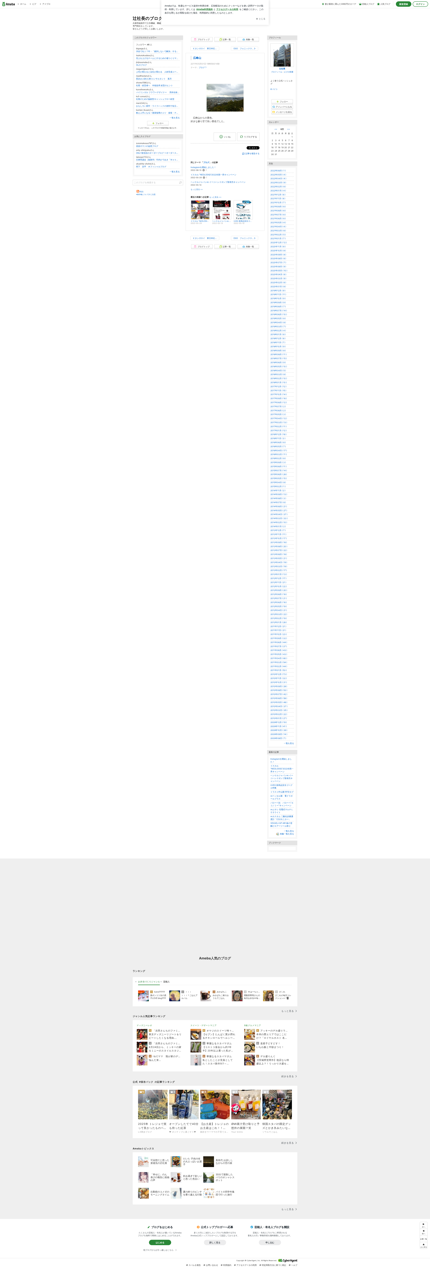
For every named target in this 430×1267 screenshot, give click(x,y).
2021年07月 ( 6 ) (278, 214)
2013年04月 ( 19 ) (278, 562)
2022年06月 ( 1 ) (278, 170)
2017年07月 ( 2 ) (278, 406)
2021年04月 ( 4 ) (278, 226)
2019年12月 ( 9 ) (277, 290)
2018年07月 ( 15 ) (278, 358)
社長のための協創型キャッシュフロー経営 (155, 99)
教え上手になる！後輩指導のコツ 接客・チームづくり (158, 113)
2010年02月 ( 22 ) (278, 714)
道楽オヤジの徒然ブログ (147, 146)
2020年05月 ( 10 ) (278, 270)
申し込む (270, 1242)
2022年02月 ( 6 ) (278, 186)
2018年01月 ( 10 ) (278, 382)
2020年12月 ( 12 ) (278, 242)
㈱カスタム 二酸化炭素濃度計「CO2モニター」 (281, 817)
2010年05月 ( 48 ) (278, 702)
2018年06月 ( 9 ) (278, 362)
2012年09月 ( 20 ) (278, 590)
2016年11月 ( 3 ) (277, 438)
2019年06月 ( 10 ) (278, 314)
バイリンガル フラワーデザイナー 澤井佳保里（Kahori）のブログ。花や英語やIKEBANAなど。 (158, 92)
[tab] (149, 981)
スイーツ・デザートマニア (203, 1025)
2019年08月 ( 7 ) (278, 306)
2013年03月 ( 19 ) (278, 566)
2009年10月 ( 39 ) (278, 730)
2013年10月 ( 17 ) (278, 538)
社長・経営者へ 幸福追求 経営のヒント (154, 85)
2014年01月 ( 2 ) (278, 526)
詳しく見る (214, 1242)
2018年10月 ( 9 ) (278, 346)
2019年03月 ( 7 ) (278, 326)
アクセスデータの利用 (246, 1265)
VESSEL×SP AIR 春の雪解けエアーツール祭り (281, 824)
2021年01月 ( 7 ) (278, 238)
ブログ (202, 67)
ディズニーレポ (144, 1025)
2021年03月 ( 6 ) (278, 230)
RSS (141, 191)
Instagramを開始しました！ (203, 167)
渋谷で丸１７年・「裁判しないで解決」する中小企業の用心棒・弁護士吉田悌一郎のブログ (158, 51)
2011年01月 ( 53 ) (278, 670)
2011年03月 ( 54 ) (278, 662)
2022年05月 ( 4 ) (278, 174)
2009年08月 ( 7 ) (278, 738)
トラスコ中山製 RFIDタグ (282, 792)
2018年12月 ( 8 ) (277, 338)
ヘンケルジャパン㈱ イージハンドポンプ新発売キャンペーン (218, 182)
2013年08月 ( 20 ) (278, 546)
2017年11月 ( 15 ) (278, 390)
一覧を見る (175, 117)
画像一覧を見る (287, 834)
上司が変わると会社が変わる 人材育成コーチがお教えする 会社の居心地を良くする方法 (158, 72)
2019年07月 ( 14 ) (278, 310)
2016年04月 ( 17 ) (278, 450)
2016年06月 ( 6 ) (278, 442)
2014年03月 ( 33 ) (279, 518)
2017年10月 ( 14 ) (278, 394)
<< (275, 129)
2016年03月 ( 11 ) (278, 454)
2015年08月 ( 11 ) (278, 466)
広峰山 (197, 57)
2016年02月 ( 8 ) (278, 458)
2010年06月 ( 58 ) (278, 698)
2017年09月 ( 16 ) (278, 398)
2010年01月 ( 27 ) (278, 718)
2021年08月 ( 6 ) (278, 210)
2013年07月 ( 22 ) (278, 550)
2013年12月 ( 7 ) (278, 530)
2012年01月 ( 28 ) (278, 622)
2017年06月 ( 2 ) (278, 410)
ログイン (420, 4)
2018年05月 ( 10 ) (278, 366)
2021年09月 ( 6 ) (278, 206)
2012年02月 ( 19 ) (278, 618)
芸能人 (166, 981)
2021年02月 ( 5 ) (278, 234)
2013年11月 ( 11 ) (278, 534)
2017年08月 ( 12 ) (278, 402)
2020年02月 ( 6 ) (278, 282)
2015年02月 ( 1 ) (278, 486)
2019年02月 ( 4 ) (278, 330)
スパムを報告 (195, 1265)
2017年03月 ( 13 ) (278, 422)
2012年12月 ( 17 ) (278, 578)
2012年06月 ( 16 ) (278, 602)
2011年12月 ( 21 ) (278, 626)
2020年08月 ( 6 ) (278, 258)
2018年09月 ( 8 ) (278, 350)
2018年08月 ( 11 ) (278, 354)
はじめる (160, 1242)
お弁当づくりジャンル (149, 981)
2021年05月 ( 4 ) (278, 222)
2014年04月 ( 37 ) (278, 514)
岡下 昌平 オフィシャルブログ (151, 166)
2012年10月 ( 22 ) (278, 586)
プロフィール (276, 72)
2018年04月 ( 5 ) (278, 370)
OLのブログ (141, 65)
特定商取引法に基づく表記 (274, 1265)
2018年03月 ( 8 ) (278, 374)
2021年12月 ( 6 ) (277, 194)
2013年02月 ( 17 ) (278, 570)
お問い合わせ (212, 1265)
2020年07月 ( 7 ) (278, 262)
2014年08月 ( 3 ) (278, 498)
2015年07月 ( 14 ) (278, 470)
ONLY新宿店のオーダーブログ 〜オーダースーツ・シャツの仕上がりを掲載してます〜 (158, 153)
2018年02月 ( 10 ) (278, 378)
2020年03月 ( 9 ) (278, 278)
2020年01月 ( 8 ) (278, 286)
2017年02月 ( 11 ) (278, 426)
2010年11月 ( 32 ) (278, 678)
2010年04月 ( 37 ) (278, 706)
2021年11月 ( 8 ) (277, 198)
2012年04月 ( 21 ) (278, 610)
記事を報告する (252, 153)
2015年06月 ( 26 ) (278, 474)
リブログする (250, 136)
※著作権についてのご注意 (146, 194)
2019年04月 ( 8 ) (278, 322)
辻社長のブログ (148, 18)
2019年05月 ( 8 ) (278, 318)
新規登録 (403, 4)
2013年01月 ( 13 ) (278, 574)
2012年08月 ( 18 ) (278, 594)
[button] (423, 1245)
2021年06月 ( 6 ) (278, 218)
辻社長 (282, 68)
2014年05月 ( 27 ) (278, 510)
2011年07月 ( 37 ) (278, 646)
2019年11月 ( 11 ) (278, 294)
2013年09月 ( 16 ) (278, 542)
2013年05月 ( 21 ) (278, 558)
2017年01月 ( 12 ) (278, 430)
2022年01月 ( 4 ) (278, 190)
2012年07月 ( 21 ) (278, 598)
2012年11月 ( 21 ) (278, 582)
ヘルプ (294, 1265)
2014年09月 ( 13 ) (278, 494)
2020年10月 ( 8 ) (278, 250)
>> (288, 129)
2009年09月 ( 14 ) (278, 734)
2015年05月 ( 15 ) (278, 478)
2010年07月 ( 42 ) (278, 694)
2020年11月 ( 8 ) (278, 246)
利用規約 (227, 1265)
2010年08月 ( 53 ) (278, 690)
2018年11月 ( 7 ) (277, 342)
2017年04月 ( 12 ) (278, 418)
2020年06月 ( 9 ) (278, 266)
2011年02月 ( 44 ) (278, 666)
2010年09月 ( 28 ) (278, 686)
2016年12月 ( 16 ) (278, 434)
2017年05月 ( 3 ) (278, 414)
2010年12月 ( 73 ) (278, 674)
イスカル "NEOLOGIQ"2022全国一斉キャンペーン (213, 174)
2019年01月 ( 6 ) (278, 334)
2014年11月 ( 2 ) (277, 490)
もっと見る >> (197, 189)
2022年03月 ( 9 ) (278, 182)
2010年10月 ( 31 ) (278, 682)
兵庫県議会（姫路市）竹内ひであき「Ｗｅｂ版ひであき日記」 (158, 159)
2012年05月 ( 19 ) (278, 606)
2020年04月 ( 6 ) (278, 274)
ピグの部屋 (288, 72)
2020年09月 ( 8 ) (278, 254)
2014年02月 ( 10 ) (278, 522)
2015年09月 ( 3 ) (278, 462)
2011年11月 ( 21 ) (278, 630)
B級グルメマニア (252, 1025)
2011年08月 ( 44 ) (278, 642)
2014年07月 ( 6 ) (278, 502)
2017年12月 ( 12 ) (278, 386)
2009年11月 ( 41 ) (278, 726)
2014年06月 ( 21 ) (278, 506)
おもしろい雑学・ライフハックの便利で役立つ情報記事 (158, 106)
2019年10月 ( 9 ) (278, 298)
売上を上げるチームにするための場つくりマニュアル (158, 58)
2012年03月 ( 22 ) (278, 614)
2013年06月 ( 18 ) (278, 554)
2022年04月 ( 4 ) (278, 178)
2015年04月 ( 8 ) (278, 482)
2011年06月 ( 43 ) (278, 650)
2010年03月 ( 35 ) (278, 710)
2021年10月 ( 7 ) (278, 202)
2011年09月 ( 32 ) (278, 638)
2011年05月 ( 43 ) (278, 654)
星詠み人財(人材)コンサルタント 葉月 (154, 78)
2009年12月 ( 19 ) (278, 722)
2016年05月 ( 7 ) (278, 446)
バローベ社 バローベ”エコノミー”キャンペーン (281, 804)
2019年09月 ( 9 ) (278, 302)
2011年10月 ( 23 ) (278, 634)
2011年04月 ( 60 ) (278, 658)
